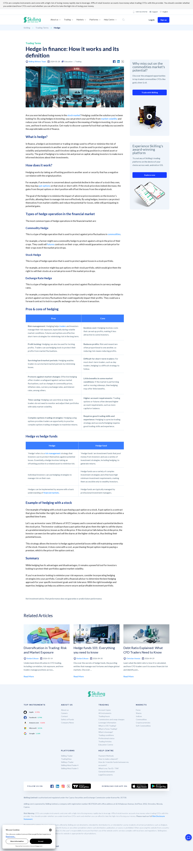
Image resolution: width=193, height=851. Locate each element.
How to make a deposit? (108, 759)
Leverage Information (107, 722)
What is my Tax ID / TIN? (108, 768)
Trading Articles (105, 741)
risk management (52, 453)
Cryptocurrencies (143, 722)
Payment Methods (106, 756)
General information (106, 771)
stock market (73, 115)
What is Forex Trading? (107, 729)
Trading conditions (106, 735)
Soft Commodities (143, 726)
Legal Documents (105, 775)
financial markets (51, 492)
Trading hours (104, 716)
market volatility (109, 118)
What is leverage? (105, 732)
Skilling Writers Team (37, 61)
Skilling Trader (67, 756)
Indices (139, 716)
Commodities (141, 719)
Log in (152, 20)
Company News (67, 722)
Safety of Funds (67, 719)
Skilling (27, 27)
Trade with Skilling (150, 92)
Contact (64, 716)
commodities (114, 234)
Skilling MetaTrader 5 (69, 768)
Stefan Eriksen (33, 658)
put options (44, 185)
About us (65, 710)
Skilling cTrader (67, 762)
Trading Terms (42, 27)
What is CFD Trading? (107, 726)
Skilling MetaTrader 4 (69, 765)
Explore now (149, 175)
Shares (139, 713)
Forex (138, 710)
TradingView (66, 759)
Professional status (106, 738)
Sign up (163, 20)
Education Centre (105, 745)
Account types (104, 710)
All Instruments (104, 713)
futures (50, 244)
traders (62, 326)
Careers (64, 713)
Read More (29, 676)
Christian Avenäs (133, 658)
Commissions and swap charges (111, 719)
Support (155, 12)
